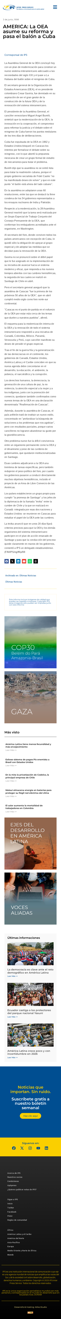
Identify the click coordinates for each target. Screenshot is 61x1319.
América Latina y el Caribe (19, 1234)
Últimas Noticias (27, 575)
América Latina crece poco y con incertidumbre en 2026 (28, 1052)
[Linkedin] (46, 1148)
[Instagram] (30, 1148)
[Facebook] (14, 1148)
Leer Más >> (11, 750)
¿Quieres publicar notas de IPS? (22, 1189)
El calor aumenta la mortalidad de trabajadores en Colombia (24, 807)
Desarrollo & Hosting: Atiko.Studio (30, 1307)
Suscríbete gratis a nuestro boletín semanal (30, 1103)
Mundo (10, 1255)
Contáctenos (13, 1181)
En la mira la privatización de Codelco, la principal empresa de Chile (27, 776)
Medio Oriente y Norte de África (21, 1250)
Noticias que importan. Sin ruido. (30, 1089)
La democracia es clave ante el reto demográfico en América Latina (30, 971)
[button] (6, 561)
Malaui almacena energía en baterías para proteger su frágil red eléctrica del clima (28, 791)
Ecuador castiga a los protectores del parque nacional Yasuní (29, 1012)
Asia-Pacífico (13, 1242)
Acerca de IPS (14, 1173)
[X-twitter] (22, 1148)
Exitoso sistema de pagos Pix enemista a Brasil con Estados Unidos (27, 761)
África (10, 1230)
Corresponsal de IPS (15, 54)
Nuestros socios (15, 1177)
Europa (10, 1246)
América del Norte (15, 1238)
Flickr (10, 1216)
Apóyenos (11, 1185)
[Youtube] (38, 1148)
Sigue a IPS (12, 1199)
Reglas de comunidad (17, 1220)
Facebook (11, 1212)
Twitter (10, 1208)
